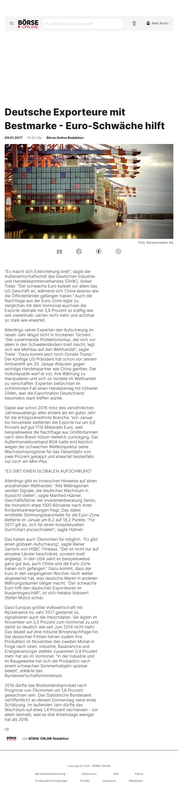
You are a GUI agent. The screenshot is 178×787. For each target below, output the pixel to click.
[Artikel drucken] (79, 251)
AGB (115, 773)
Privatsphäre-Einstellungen (51, 780)
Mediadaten (136, 780)
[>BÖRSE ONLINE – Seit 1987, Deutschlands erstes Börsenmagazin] (28, 24)
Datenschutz (89, 773)
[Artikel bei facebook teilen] (98, 251)
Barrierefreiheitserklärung (50, 773)
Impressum (109, 780)
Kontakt (85, 780)
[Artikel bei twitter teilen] (118, 251)
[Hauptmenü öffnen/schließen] (11, 23)
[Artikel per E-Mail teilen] (59, 251)
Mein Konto (160, 23)
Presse (139, 773)
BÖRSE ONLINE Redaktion (49, 738)
